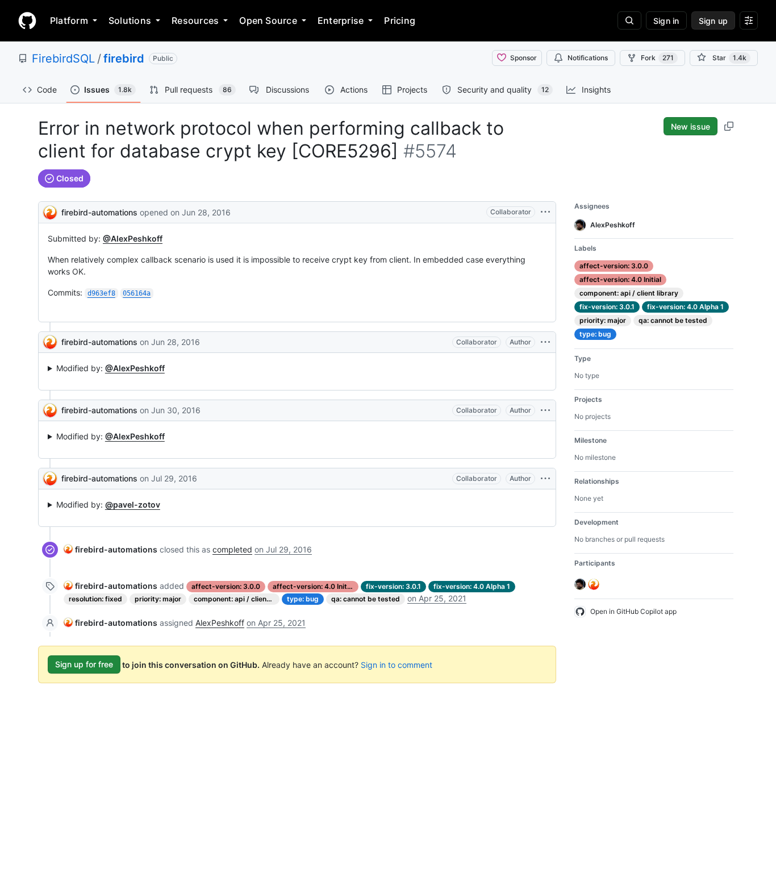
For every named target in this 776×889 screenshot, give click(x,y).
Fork (657, 57)
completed (232, 549)
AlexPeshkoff (219, 623)
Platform (69, 20)
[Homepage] (27, 20)
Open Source (268, 20)
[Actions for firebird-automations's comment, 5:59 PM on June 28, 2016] (545, 342)
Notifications (588, 57)
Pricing (399, 20)
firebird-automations (99, 212)
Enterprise (341, 20)
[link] (110, 549)
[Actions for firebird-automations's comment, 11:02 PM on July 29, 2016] (545, 479)
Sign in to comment (396, 664)
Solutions (130, 20)
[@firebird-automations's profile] (50, 211)
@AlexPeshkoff (132, 238)
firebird (123, 58)
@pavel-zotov (132, 504)
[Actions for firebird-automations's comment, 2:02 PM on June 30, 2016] (545, 410)
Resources (195, 20)
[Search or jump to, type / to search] (629, 20)
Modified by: (110, 368)
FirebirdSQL (63, 58)
